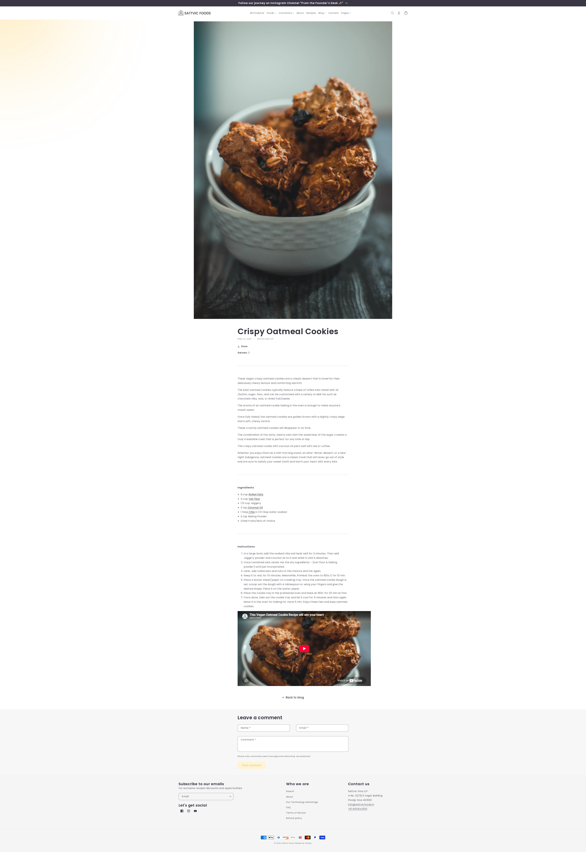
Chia (251, 512)
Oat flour (254, 499)
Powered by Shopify (303, 843)
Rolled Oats (256, 494)
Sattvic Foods (288, 843)
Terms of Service (296, 812)
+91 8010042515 (357, 809)
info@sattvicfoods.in (361, 804)
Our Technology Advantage (302, 802)
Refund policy (294, 818)
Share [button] (244, 346)
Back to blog (295, 697)
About (289, 796)
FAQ (288, 807)
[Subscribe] (230, 796)
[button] (271, 13)
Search (290, 791)
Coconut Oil (255, 507)
